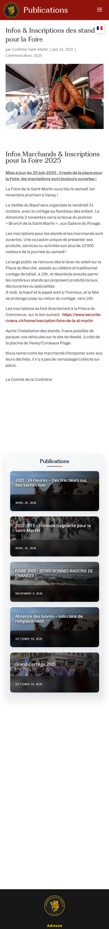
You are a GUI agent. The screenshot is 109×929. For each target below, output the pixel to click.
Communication (19, 55)
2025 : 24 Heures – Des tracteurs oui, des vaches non (51, 482)
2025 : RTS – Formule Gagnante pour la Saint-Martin (53, 528)
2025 (38, 55)
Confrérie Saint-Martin (30, 49)
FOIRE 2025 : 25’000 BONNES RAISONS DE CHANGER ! (54, 573)
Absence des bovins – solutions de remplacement (49, 619)
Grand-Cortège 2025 (35, 664)
